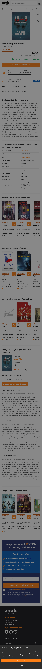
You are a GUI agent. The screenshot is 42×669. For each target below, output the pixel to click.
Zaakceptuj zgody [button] (21, 660)
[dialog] (21, 657)
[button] (21, 665)
